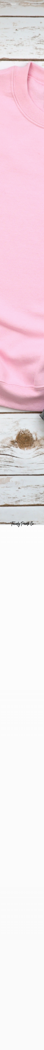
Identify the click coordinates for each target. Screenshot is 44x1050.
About (13, 4)
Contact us (25, 4)
